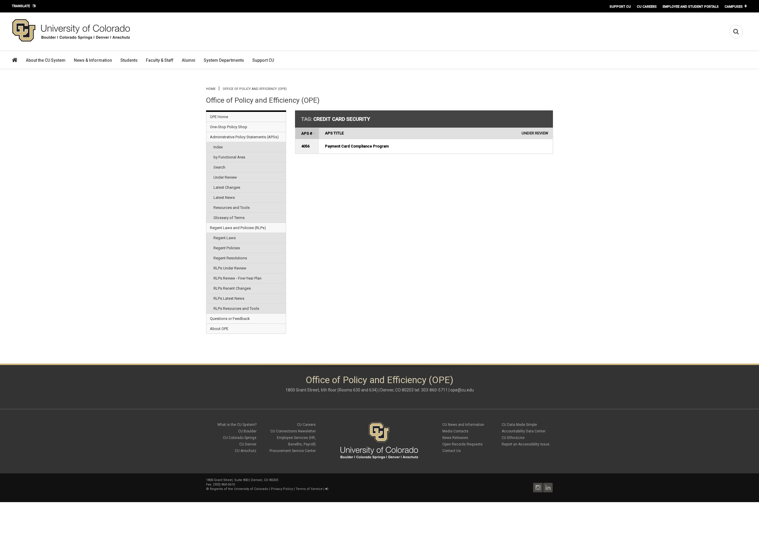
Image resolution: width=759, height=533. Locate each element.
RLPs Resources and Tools (236, 308)
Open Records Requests (462, 444)
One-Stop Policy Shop (228, 127)
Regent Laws (224, 238)
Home (211, 89)
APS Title (334, 133)
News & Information (93, 60)
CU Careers (647, 6)
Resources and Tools (231, 207)
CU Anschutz (245, 451)
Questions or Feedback (230, 318)
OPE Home (219, 117)
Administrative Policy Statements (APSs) (244, 137)
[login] (326, 489)
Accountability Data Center (524, 431)
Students (129, 60)
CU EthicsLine (513, 438)
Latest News (224, 197)
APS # (306, 133)
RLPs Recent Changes (232, 288)
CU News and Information (463, 425)
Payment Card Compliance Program (357, 146)
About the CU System (46, 60)
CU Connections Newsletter (293, 431)
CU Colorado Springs (239, 438)
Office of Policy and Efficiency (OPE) (255, 89)
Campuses (734, 6)
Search (219, 167)
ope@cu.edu (462, 390)
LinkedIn (548, 487)
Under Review (225, 177)
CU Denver (247, 444)
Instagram (538, 487)
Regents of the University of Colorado (239, 489)
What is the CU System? (236, 425)
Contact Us (451, 451)
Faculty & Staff (159, 60)
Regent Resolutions (230, 258)
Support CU (620, 6)
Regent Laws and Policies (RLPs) (238, 228)
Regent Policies (226, 248)
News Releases (455, 438)
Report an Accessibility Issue (525, 444)
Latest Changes (226, 187)
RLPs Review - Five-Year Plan (237, 278)
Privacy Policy (282, 489)
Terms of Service (309, 489)
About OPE (219, 328)
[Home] (71, 41)
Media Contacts (455, 431)
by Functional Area (229, 157)
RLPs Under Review (229, 268)
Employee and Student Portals (691, 6)
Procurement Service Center (293, 451)
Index (218, 147)
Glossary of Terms (229, 217)
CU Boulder (247, 431)
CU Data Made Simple (519, 425)
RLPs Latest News (228, 298)
